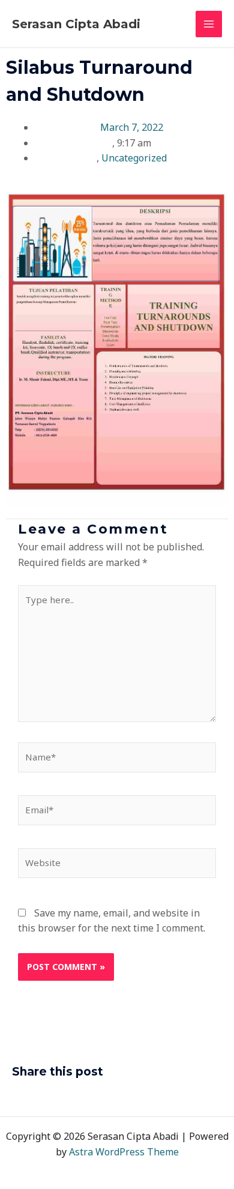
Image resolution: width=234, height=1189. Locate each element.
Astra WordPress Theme (124, 1151)
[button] (15, 1097)
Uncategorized (134, 157)
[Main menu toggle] (209, 24)
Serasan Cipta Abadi (76, 24)
